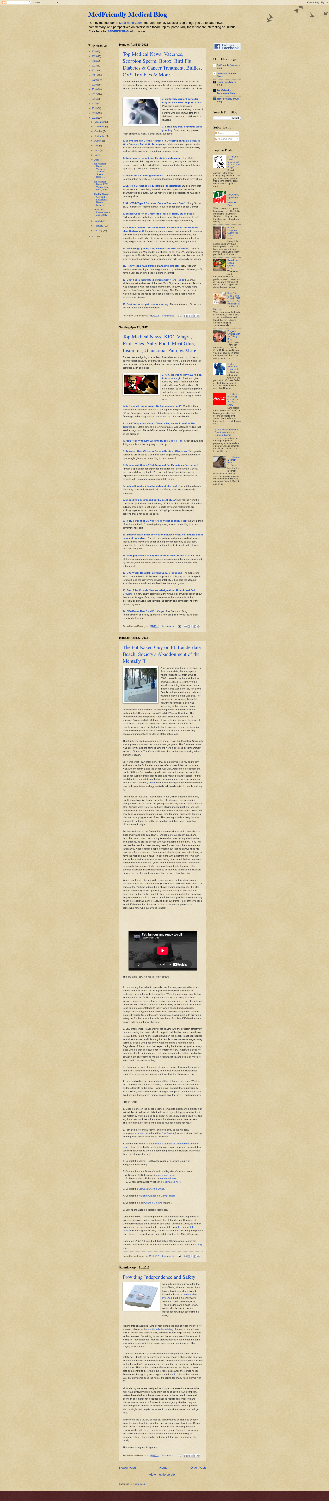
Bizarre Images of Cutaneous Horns (232, 231)
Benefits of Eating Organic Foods (232, 264)
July (96, 145)
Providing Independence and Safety (159, 1276)
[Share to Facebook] (195, 316)
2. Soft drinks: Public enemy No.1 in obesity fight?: (152, 406)
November (99, 126)
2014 (94, 108)
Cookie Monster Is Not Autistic (233, 367)
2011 (94, 236)
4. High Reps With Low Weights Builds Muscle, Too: (153, 441)
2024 (94, 61)
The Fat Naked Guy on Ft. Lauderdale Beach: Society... (101, 199)
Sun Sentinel (168, 1133)
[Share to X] (192, 316)
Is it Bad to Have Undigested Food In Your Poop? (233, 162)
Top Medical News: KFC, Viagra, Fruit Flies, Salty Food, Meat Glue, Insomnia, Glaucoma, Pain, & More (159, 343)
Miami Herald (144, 1133)
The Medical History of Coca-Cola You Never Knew (233, 399)
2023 (94, 65)
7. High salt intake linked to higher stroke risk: (150, 486)
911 (176, 1374)
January (98, 230)
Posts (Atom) (139, 1484)
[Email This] (185, 316)
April (97, 159)
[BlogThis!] (188, 316)
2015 (94, 103)
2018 (94, 89)
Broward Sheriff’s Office (151, 1189)
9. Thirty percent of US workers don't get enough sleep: (155, 521)
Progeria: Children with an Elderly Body (233, 335)
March (97, 221)
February (99, 225)
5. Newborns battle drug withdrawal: (144, 175)
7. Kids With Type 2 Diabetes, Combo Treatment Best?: (155, 203)
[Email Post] (179, 315)
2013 (94, 113)
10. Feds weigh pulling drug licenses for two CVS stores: (156, 248)
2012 (94, 118)
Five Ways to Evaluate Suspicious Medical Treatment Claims (225, 432)
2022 (94, 70)
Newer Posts (128, 1467)
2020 (94, 80)
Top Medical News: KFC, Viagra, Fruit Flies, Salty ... (102, 185)
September (100, 136)
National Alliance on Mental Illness (157, 1195)
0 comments (168, 315)
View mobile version (162, 1474)
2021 (94, 75)
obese (152, 782)
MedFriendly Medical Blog (127, 14)
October (98, 131)
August (98, 140)
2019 (94, 84)
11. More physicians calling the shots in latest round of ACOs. (159, 555)
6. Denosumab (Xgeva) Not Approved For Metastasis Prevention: (160, 465)
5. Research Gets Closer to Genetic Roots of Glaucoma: (155, 451)
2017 (94, 94)
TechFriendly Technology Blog (226, 91)
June (97, 150)
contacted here (165, 1175)
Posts (220, 133)
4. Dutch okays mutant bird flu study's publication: (152, 158)
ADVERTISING (118, 31)
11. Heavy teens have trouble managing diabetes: (151, 266)
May (96, 155)
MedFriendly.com (131, 23)
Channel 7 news (153, 1202)
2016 (94, 99)
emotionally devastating (160, 1329)
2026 (94, 51)
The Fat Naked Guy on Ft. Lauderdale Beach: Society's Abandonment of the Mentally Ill (162, 654)
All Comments (224, 139)
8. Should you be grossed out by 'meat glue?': (150, 500)
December (99, 122)
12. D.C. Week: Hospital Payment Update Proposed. (152, 573)
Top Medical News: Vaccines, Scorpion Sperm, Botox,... (100, 170)
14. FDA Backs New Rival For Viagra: (144, 611)
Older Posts (198, 1467)
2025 (94, 56)
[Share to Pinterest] (198, 316)
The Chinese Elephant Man (233, 460)
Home (163, 1467)
